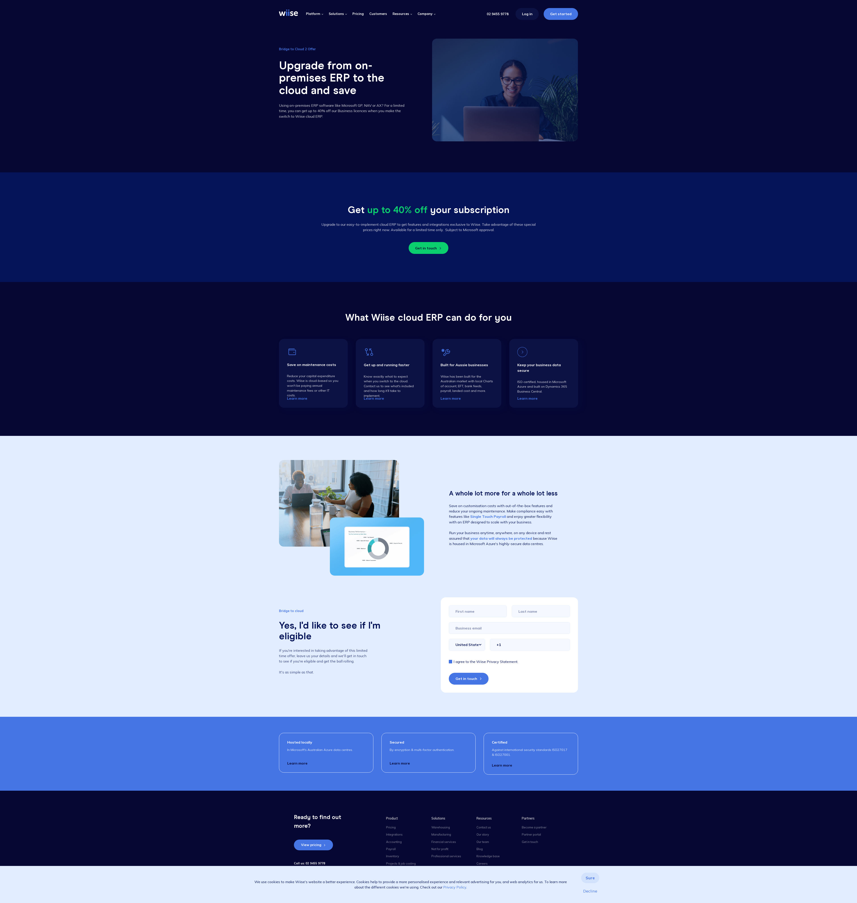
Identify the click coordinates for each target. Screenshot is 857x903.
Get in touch (426, 248)
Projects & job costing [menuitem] (401, 863)
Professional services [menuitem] (446, 856)
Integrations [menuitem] (394, 834)
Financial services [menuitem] (443, 842)
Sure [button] (590, 877)
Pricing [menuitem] (391, 827)
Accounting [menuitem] (394, 842)
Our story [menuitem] (482, 834)
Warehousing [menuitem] (440, 827)
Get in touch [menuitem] (530, 842)
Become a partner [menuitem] (534, 827)
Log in (527, 14)
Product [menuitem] (392, 818)
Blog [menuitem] (479, 849)
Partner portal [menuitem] (531, 834)
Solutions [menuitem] (438, 818)
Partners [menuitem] (528, 818)
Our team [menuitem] (482, 842)
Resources (401, 14)
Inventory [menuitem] (392, 856)
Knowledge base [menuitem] (488, 856)
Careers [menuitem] (482, 863)
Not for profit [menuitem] (439, 849)
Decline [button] (590, 891)
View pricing (311, 845)
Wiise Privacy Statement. (497, 661)
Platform (313, 14)
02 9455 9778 (498, 14)
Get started (561, 14)
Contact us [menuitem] (483, 827)
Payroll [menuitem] (391, 849)
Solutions (336, 14)
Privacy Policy (454, 887)
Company (425, 14)
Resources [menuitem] (484, 818)
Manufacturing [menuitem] (441, 834)
